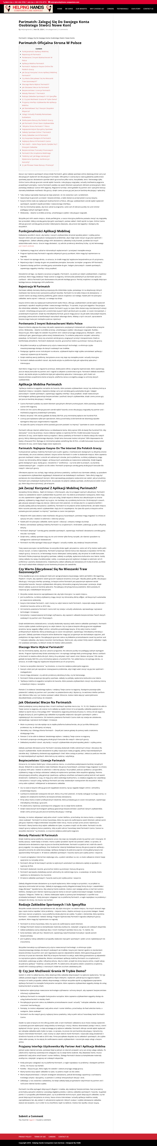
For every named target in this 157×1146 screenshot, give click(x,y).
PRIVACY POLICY (25, 1137)
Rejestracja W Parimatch (31, 54)
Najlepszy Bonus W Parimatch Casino (36, 141)
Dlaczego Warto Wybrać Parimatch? (35, 84)
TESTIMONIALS (122, 9)
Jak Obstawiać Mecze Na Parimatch (35, 87)
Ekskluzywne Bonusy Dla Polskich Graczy (37, 120)
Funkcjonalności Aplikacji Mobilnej (35, 51)
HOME (59, 9)
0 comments (63, 29)
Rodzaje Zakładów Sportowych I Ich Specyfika (39, 96)
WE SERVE (69, 9)
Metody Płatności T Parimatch (33, 93)
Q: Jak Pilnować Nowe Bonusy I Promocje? (38, 165)
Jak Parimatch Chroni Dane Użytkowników (38, 123)
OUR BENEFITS (81, 9)
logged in (32, 1120)
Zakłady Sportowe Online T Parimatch (36, 132)
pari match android (26, 246)
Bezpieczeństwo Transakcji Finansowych (37, 150)
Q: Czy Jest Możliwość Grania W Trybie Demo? (39, 99)
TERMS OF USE (40, 1137)
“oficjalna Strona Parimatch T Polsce (36, 126)
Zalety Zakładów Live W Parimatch (35, 135)
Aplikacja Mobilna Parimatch (33, 63)
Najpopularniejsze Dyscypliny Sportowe (37, 129)
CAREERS (110, 9)
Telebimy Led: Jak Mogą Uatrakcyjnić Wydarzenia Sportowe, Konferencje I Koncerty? (36, 159)
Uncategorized (51, 29)
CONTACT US (148, 9)
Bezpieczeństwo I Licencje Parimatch (36, 90)
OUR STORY (135, 9)
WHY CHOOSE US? (97, 9)
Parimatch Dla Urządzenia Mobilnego (36, 153)
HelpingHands (26, 29)
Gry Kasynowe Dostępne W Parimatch (36, 138)
